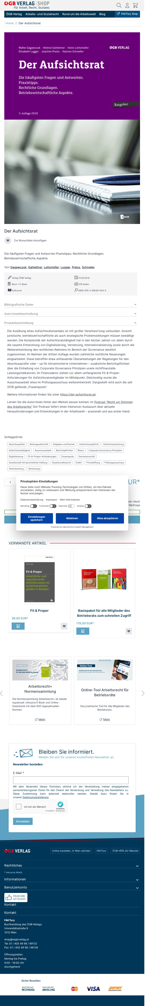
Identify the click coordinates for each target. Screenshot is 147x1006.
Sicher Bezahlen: (31, 980)
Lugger (65, 267)
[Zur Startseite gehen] (26, 3)
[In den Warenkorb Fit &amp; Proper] (18, 626)
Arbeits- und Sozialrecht (42, 14)
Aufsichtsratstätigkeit (19, 450)
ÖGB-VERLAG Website (125, 850)
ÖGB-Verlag (14, 14)
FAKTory (101, 850)
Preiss (76, 267)
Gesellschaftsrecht (61, 462)
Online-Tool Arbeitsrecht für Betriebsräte (105, 692)
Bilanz (81, 450)
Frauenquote (67, 456)
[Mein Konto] (127, 5)
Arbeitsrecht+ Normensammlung (40, 689)
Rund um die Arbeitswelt (79, 14)
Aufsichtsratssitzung (113, 444)
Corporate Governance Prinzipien (105, 450)
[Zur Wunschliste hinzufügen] (7, 240)
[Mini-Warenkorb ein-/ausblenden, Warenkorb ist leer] (135, 5)
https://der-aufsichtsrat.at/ (78, 394)
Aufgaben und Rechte (64, 444)
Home (10, 23)
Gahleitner (35, 267)
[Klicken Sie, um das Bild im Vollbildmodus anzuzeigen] (72, 128)
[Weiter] (143, 693)
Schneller (88, 267)
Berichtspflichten (64, 450)
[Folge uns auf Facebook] (72, 897)
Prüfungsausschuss (114, 462)
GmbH (78, 462)
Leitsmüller (51, 267)
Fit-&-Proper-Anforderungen (42, 456)
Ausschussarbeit (43, 450)
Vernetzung (34, 468)
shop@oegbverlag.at (16, 939)
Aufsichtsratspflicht (89, 444)
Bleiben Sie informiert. (66, 751)
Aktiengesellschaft (39, 444)
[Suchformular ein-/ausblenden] (119, 5)
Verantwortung (16, 468)
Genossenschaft (87, 456)
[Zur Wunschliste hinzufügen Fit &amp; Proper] (64, 626)
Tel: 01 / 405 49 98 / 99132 (20, 943)
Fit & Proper (39, 610)
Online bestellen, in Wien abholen (71, 850)
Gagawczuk (18, 267)
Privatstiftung (93, 462)
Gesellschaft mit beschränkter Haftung (28, 462)
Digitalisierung (16, 456)
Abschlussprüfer (17, 444)
